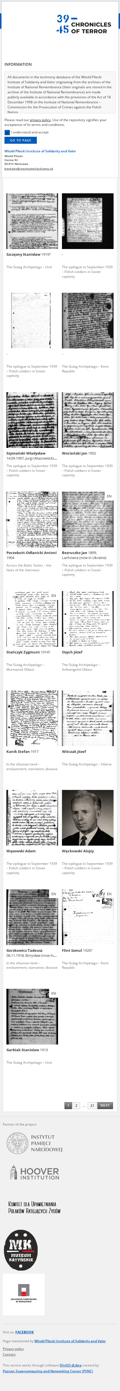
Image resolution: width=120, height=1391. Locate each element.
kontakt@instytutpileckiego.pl (28, 168)
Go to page (20, 140)
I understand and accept (30, 132)
